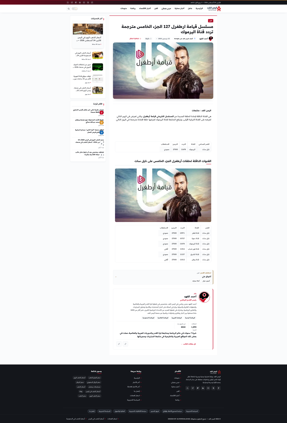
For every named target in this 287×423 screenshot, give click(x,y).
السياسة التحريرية (133, 400)
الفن (156, 8)
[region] (163, 146)
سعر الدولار (80, 382)
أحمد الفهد (203, 38)
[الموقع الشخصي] (119, 344)
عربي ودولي (166, 8)
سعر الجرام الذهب (94, 377)
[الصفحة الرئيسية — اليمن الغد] (214, 8)
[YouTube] (84, 2)
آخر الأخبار (136, 382)
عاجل (190, 8)
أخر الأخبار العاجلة (133, 387)
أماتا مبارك (196, 281)
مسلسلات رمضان (94, 387)
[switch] (75, 8)
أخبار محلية (179, 8)
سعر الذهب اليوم (95, 396)
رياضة (133, 8)
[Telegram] (71, 2)
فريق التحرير (155, 411)
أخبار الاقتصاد (145, 8)
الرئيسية (199, 8)
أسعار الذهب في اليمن (93, 391)
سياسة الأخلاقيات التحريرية (137, 411)
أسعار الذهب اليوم (79, 377)
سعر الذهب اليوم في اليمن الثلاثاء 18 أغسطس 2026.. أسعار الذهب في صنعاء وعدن (89, 142)
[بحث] (68, 8)
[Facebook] (92, 2)
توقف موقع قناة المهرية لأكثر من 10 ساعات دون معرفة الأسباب (82, 78)
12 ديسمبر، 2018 (164, 38)
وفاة (80, 391)
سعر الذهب (82, 396)
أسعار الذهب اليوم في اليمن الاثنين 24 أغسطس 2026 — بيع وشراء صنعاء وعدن (89, 40)
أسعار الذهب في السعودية (75, 419)
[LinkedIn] (79, 2)
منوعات (124, 8)
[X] (88, 2)
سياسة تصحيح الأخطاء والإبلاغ (172, 411)
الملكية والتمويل (120, 411)
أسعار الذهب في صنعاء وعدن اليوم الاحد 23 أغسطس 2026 (82, 90)
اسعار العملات (135, 396)
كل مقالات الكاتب (188, 344)
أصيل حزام (206, 281)
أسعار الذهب (81, 387)
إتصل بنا (137, 391)
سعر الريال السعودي (93, 382)
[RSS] (67, 2)
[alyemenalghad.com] (125, 344)
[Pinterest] (75, 2)
